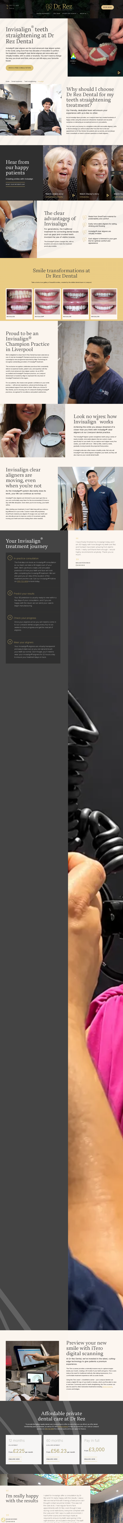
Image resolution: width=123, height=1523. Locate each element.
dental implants (107, 1387)
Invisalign (41, 81)
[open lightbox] (119, 72)
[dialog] (3, 1520)
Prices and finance (69, 13)
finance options (63, 1426)
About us (83, 13)
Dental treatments (43, 13)
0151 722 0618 (22, 581)
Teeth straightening (30, 81)
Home (7, 81)
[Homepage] (59, 7)
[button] (113, 173)
